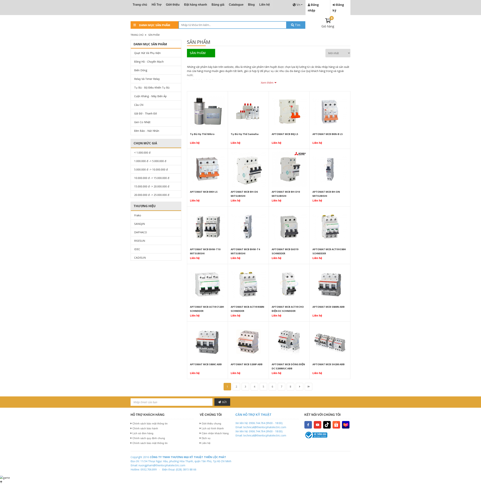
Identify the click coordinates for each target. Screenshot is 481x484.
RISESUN (139, 240)
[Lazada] (345, 424)
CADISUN (140, 257)
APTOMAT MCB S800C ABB (206, 364)
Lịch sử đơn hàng (142, 433)
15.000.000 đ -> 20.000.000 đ (151, 186)
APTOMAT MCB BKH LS (204, 191)
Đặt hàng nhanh (195, 4)
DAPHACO (140, 232)
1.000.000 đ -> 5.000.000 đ (150, 161)
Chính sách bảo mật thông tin (150, 423)
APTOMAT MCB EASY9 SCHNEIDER (285, 251)
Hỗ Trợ (156, 4)
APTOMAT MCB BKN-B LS (327, 134)
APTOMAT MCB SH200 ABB (328, 364)
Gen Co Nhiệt (142, 122)
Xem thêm (267, 82)
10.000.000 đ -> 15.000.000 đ (151, 178)
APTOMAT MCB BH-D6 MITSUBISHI (244, 194)
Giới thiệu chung (211, 423)
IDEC (137, 249)
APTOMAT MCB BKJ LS (285, 134)
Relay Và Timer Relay (147, 79)
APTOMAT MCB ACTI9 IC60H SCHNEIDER (329, 251)
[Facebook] (308, 424)
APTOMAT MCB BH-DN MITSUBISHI (326, 194)
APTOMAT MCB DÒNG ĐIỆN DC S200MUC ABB (288, 366)
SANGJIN (139, 224)
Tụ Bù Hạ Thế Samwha (245, 134)
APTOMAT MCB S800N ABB (328, 306)
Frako (137, 215)
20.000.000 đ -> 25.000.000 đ (151, 195)
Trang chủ (140, 4)
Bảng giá (218, 4)
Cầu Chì (138, 105)
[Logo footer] (327, 435)
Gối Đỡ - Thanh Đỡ (145, 113)
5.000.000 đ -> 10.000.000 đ (151, 169)
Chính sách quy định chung (148, 438)
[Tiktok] (327, 424)
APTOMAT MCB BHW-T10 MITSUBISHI (205, 251)
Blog (251, 4)
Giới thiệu (173, 4)
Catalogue (236, 4)
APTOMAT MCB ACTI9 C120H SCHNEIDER (207, 309)
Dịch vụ (206, 438)
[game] (5, 477)
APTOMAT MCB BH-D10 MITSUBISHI (286, 194)
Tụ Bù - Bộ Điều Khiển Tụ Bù (151, 87)
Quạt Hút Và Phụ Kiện (147, 53)
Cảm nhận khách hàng (215, 433)
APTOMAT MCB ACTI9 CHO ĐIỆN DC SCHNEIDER (288, 309)
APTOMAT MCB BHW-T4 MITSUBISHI (245, 251)
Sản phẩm (154, 34)
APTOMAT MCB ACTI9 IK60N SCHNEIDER (247, 309)
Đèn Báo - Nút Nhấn (146, 131)
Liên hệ (264, 4)
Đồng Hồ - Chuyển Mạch (149, 61)
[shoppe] (336, 424)
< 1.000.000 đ (142, 152)
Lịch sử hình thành (213, 428)
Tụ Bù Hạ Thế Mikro (202, 134)
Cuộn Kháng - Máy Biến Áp (150, 96)
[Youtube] (317, 424)
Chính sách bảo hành (145, 428)
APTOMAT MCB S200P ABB (246, 364)
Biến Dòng (140, 70)
